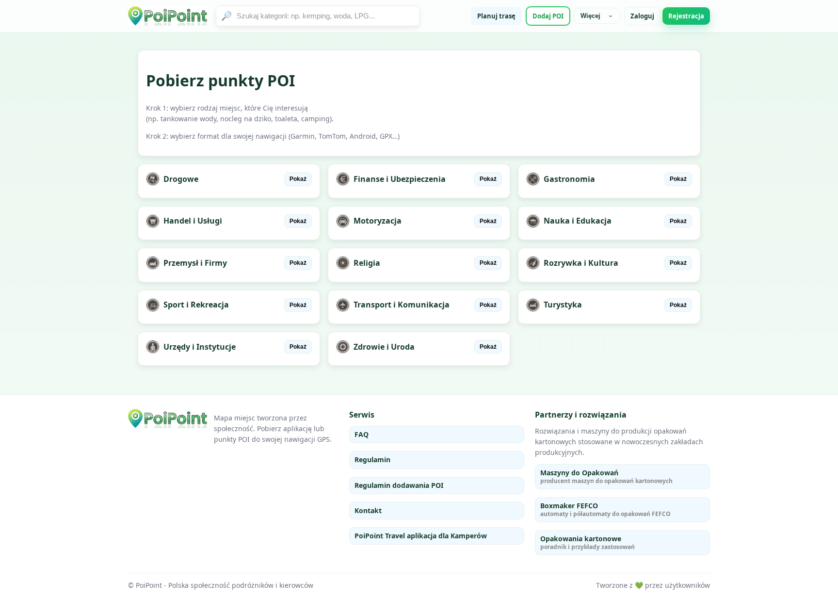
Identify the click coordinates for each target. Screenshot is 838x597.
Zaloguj (642, 16)
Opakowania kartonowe (587, 542)
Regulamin (372, 459)
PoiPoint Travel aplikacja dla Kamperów (421, 535)
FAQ (362, 434)
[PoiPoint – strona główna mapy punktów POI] (168, 16)
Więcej (590, 15)
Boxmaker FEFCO (605, 509)
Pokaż (298, 179)
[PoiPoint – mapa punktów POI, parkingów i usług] (168, 418)
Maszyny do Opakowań (606, 476)
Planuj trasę (496, 16)
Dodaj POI (548, 16)
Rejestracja (686, 16)
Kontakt (368, 510)
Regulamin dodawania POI (399, 485)
